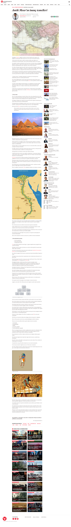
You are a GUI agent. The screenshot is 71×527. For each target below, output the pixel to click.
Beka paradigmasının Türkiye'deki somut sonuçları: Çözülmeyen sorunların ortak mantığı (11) (34, 499)
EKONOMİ (41, 4)
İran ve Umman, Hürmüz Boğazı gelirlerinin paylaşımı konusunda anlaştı (54, 98)
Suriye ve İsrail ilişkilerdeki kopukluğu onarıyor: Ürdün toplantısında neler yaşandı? (53, 186)
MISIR (28, 423)
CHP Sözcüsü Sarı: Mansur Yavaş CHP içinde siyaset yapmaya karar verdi (53, 65)
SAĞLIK (48, 4)
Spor (45, 4)
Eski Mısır (14, 157)
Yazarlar (22, 4)
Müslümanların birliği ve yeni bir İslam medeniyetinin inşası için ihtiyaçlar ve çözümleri (34, 488)
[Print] (58, 16)
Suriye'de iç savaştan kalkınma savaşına (34, 479)
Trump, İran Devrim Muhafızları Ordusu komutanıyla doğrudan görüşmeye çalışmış (33, 457)
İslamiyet (13, 251)
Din (12, 244)
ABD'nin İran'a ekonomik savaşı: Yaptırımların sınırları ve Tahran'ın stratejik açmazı (34, 447)
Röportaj (51, 4)
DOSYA (56, 4)
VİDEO (59, 4)
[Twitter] (15, 519)
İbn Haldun (39, 423)
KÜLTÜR (18, 4)
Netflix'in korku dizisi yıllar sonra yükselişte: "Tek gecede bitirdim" (54, 61)
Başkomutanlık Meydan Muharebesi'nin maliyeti (18, 489)
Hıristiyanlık (38, 250)
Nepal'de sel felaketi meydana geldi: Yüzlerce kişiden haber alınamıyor (54, 73)
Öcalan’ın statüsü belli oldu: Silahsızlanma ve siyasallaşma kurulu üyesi (53, 140)
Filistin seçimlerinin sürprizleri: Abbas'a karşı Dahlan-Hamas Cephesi (53, 192)
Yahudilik (34, 250)
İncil (18, 260)
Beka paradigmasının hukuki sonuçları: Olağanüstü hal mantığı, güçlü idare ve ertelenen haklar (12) (34, 437)
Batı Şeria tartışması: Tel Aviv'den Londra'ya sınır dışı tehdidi (53, 123)
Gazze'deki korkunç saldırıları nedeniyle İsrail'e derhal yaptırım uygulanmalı (53, 130)
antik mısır (24, 423)
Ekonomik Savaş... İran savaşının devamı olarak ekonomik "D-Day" (34, 509)
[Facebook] (13, 519)
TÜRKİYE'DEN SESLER (28, 4)
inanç (29, 80)
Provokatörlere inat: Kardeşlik (19, 438)
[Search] (69, 5)
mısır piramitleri (33, 423)
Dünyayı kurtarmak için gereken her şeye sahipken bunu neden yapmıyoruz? (53, 146)
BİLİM (15, 4)
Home (13, 7)
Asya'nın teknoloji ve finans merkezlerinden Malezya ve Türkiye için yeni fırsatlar (34, 468)
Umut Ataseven (23, 15)
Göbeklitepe (28, 89)
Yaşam (12, 4)
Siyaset (5, 4)
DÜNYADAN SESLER (36, 4)
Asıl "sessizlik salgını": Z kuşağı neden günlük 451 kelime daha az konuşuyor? (53, 151)
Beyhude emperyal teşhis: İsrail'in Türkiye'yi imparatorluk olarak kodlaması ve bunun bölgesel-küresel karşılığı (19, 457)
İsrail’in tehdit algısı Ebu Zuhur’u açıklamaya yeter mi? (19, 509)
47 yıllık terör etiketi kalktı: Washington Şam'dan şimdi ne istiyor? (18, 447)
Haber (2, 4)
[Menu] (69, 2)
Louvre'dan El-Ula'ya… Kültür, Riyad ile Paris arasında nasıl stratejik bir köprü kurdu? (53, 207)
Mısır (19, 106)
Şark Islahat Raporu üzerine (19, 500)
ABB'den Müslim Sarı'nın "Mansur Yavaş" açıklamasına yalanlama (54, 110)
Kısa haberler (51, 89)
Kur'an (27, 260)
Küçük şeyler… (18, 469)
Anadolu (17, 57)
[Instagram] (17, 519)
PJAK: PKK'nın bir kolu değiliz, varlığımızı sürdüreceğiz (53, 106)
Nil (23, 167)
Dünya (9, 4)
